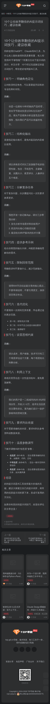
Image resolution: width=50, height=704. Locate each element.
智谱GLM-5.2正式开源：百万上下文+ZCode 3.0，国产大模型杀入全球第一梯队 (13, 611)
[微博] (28, 649)
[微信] (15, 649)
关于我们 (40, 661)
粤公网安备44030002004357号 (32, 694)
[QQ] (21, 649)
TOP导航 (31, 691)
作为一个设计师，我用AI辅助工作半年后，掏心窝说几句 (37, 576)
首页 (3, 13)
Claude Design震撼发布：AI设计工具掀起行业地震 (36, 609)
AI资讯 (8, 13)
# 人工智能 (45, 614)
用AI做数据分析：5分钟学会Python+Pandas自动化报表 (12, 576)
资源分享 (9, 661)
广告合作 (30, 661)
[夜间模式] (46, 688)
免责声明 (20, 661)
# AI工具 (37, 614)
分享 (17, 64)
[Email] (34, 649)
